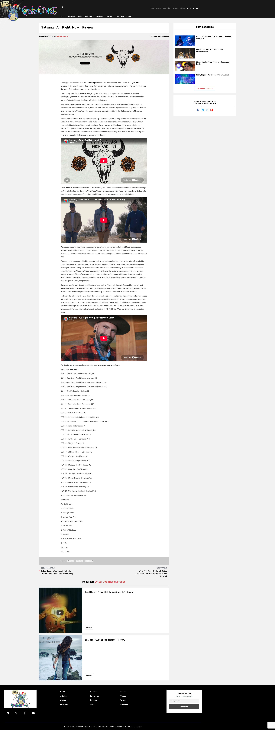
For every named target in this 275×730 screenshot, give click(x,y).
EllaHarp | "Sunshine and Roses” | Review (105, 640)
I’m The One (96, 188)
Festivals (109, 16)
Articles (71, 16)
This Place (92, 191)
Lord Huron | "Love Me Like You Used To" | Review (109, 592)
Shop (92, 704)
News (80, 16)
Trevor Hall (89, 561)
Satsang (91, 83)
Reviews (99, 16)
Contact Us (124, 704)
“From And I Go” (81, 94)
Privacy (131, 726)
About (152, 8)
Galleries (120, 16)
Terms (139, 726)
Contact (158, 8)
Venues (123, 692)
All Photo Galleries (204, 89)
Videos (129, 16)
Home (63, 16)
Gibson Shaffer (62, 36)
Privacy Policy (166, 8)
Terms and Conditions (178, 8)
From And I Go (66, 188)
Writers (123, 700)
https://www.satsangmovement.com (106, 365)
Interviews (89, 16)
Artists (63, 700)
